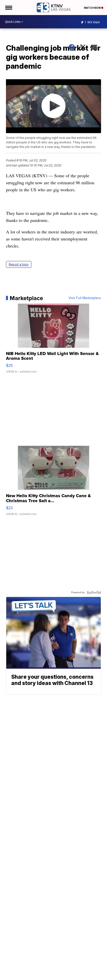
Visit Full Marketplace (84, 298)
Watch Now (92, 7)
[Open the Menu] (8, 7)
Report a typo (19, 264)
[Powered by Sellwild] (94, 592)
